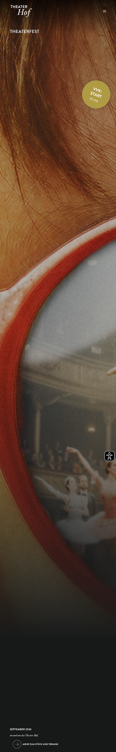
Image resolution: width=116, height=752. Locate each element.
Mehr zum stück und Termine (40, 744)
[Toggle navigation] (104, 11)
